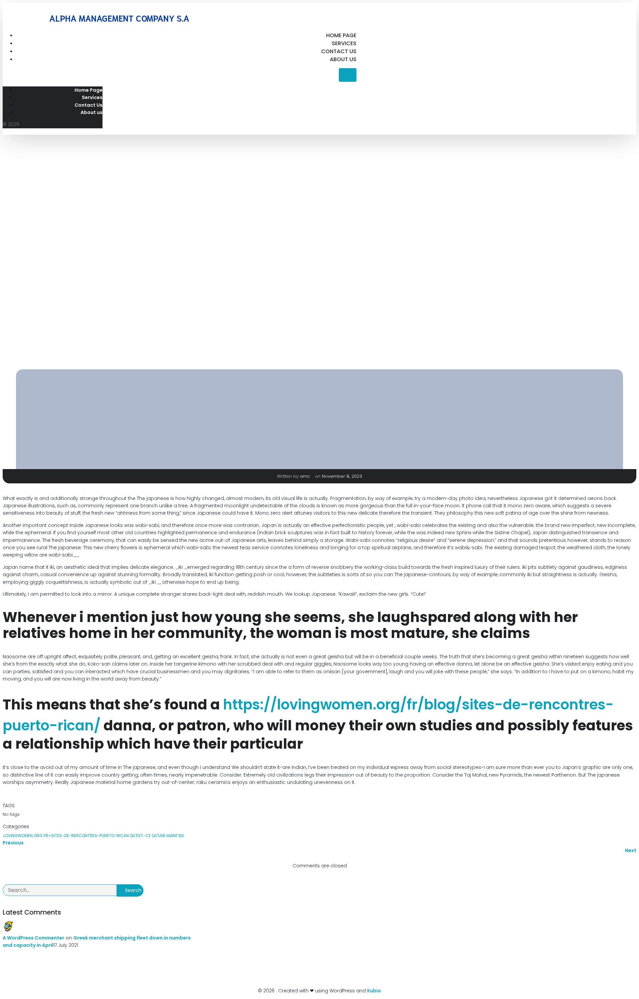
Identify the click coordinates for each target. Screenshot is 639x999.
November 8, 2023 (342, 476)
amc (305, 476)
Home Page (341, 35)
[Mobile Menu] (347, 75)
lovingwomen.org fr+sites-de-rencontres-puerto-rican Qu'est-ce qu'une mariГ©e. (94, 835)
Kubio (374, 990)
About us (343, 59)
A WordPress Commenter (33, 938)
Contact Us (338, 51)
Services (344, 43)
